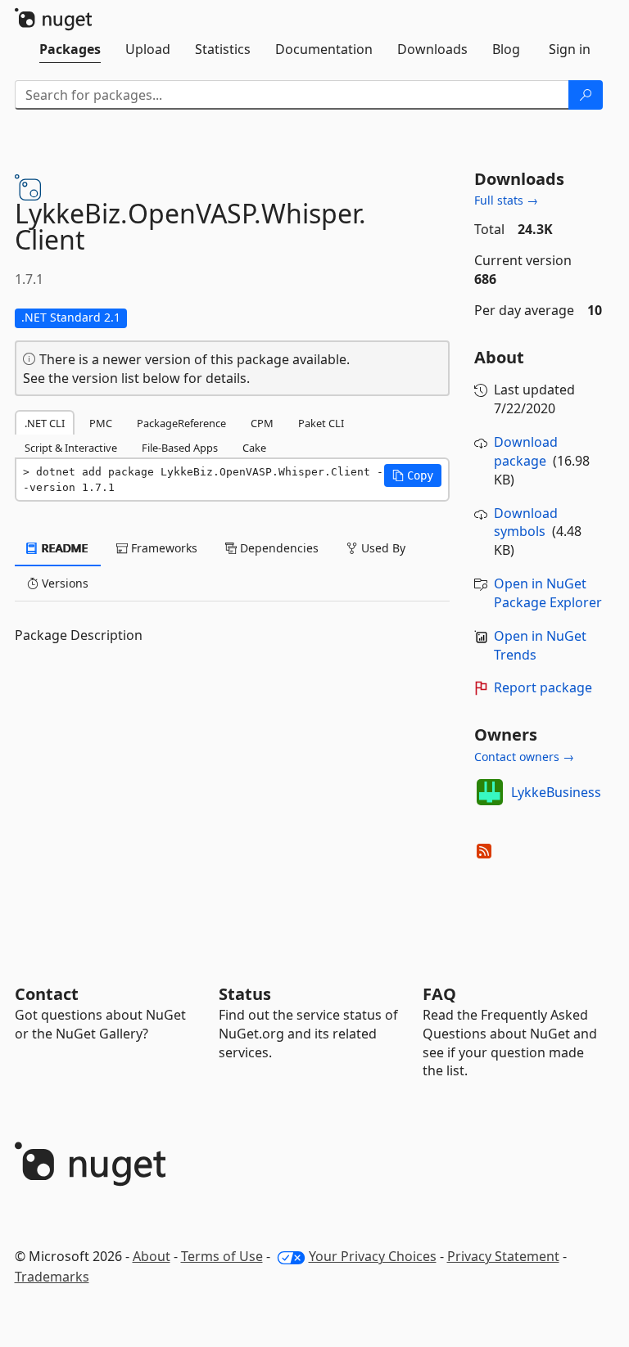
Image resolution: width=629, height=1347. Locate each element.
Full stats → (506, 200)
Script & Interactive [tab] (71, 447)
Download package (526, 451)
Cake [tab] (254, 447)
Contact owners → (524, 756)
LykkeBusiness (556, 792)
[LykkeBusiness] (490, 792)
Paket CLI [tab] (321, 423)
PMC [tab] (100, 423)
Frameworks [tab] (162, 548)
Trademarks (52, 1277)
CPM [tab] (262, 423)
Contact (47, 994)
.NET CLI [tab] (45, 423)
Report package (543, 687)
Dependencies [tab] (278, 548)
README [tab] (63, 548)
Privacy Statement (503, 1256)
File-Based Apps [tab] (180, 447)
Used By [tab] (381, 548)
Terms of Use (222, 1256)
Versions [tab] (63, 583)
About (151, 1256)
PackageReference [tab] (181, 423)
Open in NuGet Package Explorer (548, 592)
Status (245, 994)
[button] (412, 475)
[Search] (585, 95)
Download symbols (526, 522)
